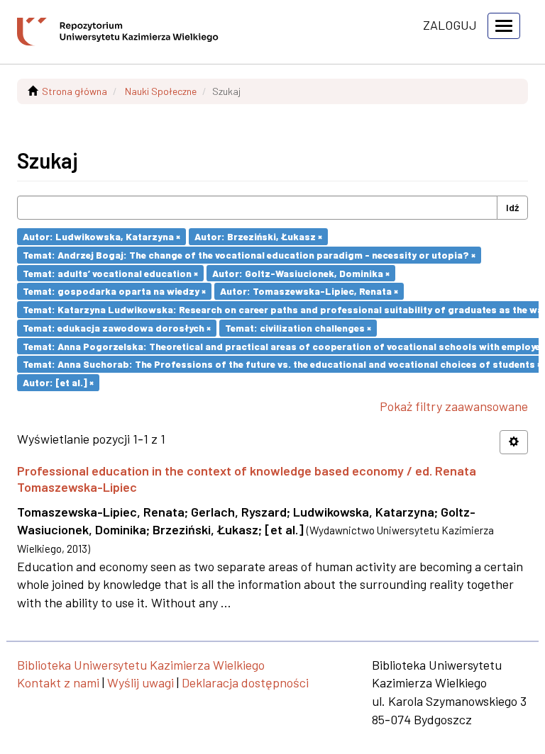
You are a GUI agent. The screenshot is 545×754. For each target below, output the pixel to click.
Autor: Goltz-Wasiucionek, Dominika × (301, 272)
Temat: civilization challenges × (298, 328)
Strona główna (74, 91)
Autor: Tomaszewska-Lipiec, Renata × (309, 291)
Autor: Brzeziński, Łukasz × (258, 236)
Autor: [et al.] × (58, 382)
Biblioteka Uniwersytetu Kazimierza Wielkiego (141, 665)
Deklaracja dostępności (245, 682)
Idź (512, 207)
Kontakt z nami (58, 682)
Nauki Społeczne (161, 91)
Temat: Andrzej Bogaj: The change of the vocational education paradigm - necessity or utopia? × (249, 255)
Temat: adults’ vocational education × (110, 272)
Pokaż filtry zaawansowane (454, 406)
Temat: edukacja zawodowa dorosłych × (117, 328)
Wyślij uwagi (140, 682)
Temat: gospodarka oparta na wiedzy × (114, 291)
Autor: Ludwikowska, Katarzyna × (101, 236)
